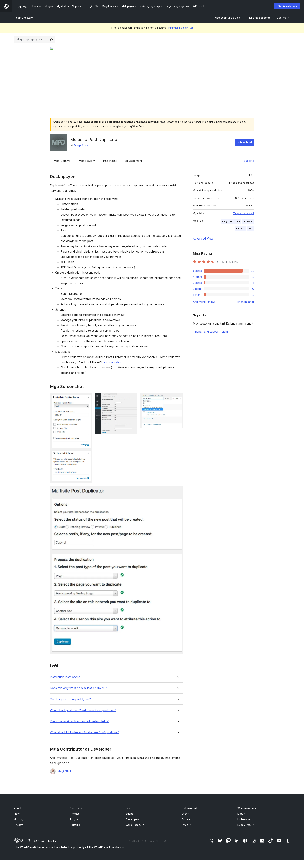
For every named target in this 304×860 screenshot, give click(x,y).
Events (186, 813)
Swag (186, 824)
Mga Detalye (62, 161)
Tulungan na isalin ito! (180, 27)
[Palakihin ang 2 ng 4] (132, 397)
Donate (187, 819)
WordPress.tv (135, 824)
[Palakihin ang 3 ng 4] (178, 397)
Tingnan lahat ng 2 (243, 213)
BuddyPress (246, 824)
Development (133, 161)
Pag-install (110, 161)
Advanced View (203, 238)
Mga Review (87, 161)
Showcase (76, 808)
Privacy (18, 824)
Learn (129, 808)
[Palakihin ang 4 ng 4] (178, 490)
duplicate (235, 221)
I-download (245, 142)
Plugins (74, 819)
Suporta (249, 161)
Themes (75, 813)
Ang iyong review (204, 301)
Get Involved (189, 808)
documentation (112, 362)
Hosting (18, 819)
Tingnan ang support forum (210, 331)
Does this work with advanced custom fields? (79, 721)
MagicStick (81, 145)
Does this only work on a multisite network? (78, 688)
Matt (242, 813)
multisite (240, 228)
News (17, 813)
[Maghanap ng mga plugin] (51, 39)
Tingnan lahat (245, 301)
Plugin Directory (23, 17)
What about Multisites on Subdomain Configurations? (84, 732)
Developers (133, 819)
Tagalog (52, 841)
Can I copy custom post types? (70, 699)
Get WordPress (287, 6)
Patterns (75, 824)
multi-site (248, 221)
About (17, 808)
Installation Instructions (65, 677)
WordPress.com (248, 808)
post (250, 228)
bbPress (244, 819)
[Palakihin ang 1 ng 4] (87, 397)
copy (224, 221)
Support (130, 813)
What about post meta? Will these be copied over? (83, 710)
